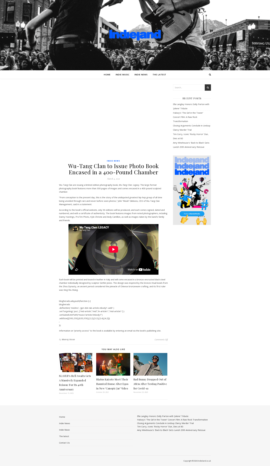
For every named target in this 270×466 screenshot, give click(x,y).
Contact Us (64, 442)
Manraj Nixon (68, 339)
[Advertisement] (192, 271)
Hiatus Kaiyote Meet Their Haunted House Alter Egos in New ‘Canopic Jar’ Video (112, 384)
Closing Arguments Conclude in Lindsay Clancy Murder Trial (165, 423)
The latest (159, 74)
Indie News (141, 74)
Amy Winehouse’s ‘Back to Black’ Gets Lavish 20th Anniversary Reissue (171, 430)
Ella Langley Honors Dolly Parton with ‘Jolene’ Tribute (162, 416)
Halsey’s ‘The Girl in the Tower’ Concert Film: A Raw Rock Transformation (188, 117)
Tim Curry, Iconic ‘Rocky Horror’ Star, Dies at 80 (160, 426)
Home (107, 74)
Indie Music (122, 74)
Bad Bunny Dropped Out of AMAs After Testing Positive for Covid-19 (150, 384)
